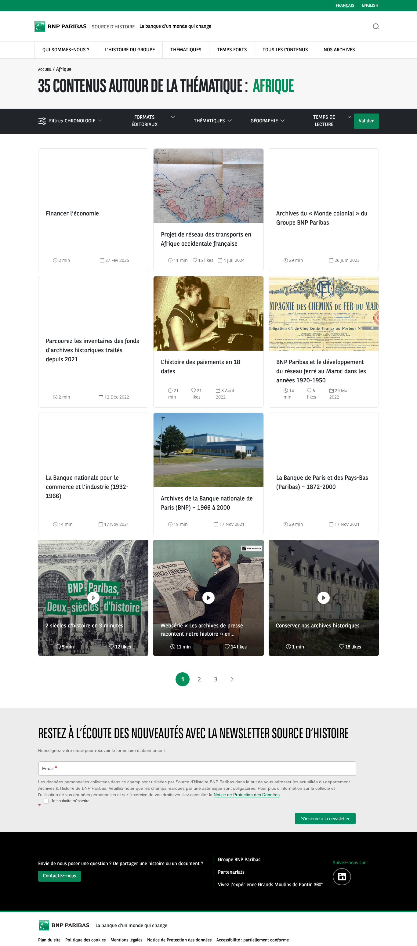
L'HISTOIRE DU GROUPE (130, 50)
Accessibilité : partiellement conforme (252, 940)
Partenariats (231, 872)
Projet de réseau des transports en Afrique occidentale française (206, 239)
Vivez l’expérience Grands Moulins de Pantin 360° (270, 885)
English (370, 5)
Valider (366, 121)
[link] (232, 679)
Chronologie (80, 121)
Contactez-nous (59, 876)
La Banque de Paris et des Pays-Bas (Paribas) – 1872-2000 (322, 482)
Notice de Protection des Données (247, 794)
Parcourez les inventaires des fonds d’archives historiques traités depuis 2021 (92, 350)
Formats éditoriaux (145, 121)
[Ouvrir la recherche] (376, 26)
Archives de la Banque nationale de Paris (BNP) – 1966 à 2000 (207, 503)
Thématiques (209, 121)
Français (345, 5)
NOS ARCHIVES (339, 50)
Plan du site (49, 940)
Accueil (45, 70)
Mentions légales (126, 940)
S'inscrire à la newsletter (325, 818)
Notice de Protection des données (179, 940)
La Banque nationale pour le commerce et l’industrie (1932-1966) (87, 487)
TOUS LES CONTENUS (285, 50)
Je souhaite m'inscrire (69, 801)
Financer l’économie (72, 214)
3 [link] (215, 679)
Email (49, 768)
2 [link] (199, 679)
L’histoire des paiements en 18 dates (200, 367)
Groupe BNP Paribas (239, 860)
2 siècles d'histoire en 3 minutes (84, 626)
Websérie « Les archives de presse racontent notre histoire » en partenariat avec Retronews (202, 630)
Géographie (264, 121)
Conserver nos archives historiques (318, 626)
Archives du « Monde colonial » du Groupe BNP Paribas (322, 218)
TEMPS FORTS (232, 50)
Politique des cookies (85, 940)
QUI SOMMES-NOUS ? (65, 50)
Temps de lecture (324, 121)
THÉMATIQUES (185, 50)
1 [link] (182, 679)
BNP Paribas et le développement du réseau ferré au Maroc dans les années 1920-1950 (321, 371)
